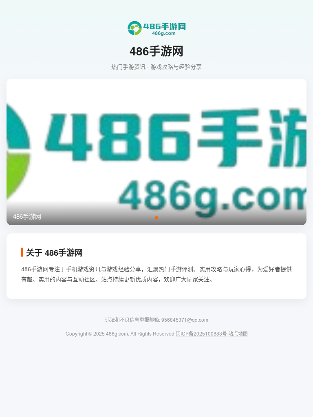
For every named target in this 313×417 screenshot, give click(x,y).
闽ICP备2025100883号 (201, 333)
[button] (156, 217)
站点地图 (238, 333)
